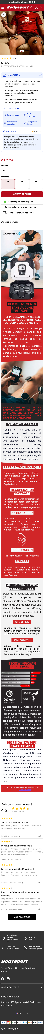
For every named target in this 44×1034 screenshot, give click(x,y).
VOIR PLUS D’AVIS (22, 917)
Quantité (5, 177)
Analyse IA (14, 75)
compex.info (25, 790)
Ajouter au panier (22, 194)
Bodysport (14, 1028)
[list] (22, 33)
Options (4, 165)
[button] (41, 7)
